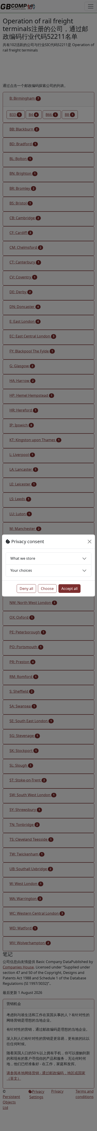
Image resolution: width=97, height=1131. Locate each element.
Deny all (26, 588)
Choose (47, 588)
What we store (22, 558)
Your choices (21, 570)
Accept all (69, 588)
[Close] (89, 541)
